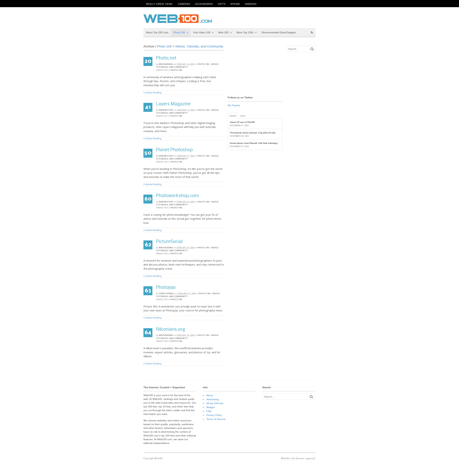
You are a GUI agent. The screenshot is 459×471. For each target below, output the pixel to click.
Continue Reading (152, 92)
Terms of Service (215, 419)
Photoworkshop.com (177, 195)
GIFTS (221, 4)
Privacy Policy (214, 415)
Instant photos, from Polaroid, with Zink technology (254, 143)
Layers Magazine (173, 104)
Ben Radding (166, 64)
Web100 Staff (166, 110)
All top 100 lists (214, 403)
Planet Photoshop (174, 150)
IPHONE (235, 4)
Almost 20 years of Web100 (242, 122)
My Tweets (234, 105)
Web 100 (223, 32)
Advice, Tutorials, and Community (199, 46)
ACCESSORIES (204, 4)
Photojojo (166, 287)
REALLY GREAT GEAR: (159, 4)
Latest (232, 116)
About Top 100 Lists (157, 32)
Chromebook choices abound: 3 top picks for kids (253, 132)
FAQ (208, 411)
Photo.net (166, 58)
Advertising (212, 399)
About (209, 395)
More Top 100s (245, 32)
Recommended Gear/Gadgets (279, 32)
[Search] (312, 49)
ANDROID (250, 4)
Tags (242, 116)
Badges (210, 407)
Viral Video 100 (201, 32)
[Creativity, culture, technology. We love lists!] (177, 21)
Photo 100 (179, 32)
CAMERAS (184, 4)
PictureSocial (169, 241)
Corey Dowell (166, 293)
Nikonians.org (170, 329)
